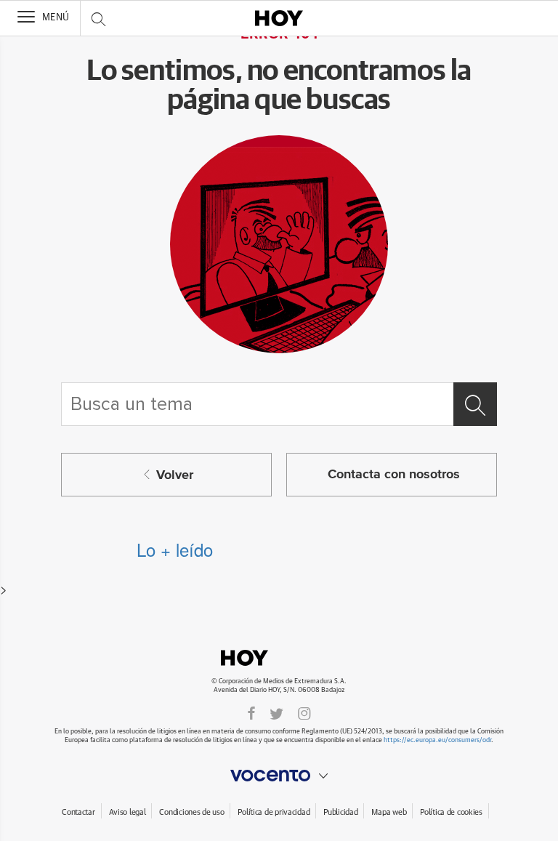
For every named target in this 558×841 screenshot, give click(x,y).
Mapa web (388, 812)
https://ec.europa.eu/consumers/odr (437, 740)
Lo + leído (175, 549)
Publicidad (340, 812)
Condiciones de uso (191, 812)
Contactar (78, 812)
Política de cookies (451, 812)
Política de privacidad (274, 812)
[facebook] (251, 713)
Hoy (279, 658)
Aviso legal (127, 812)
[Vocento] (279, 775)
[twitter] (276, 713)
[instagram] (304, 713)
